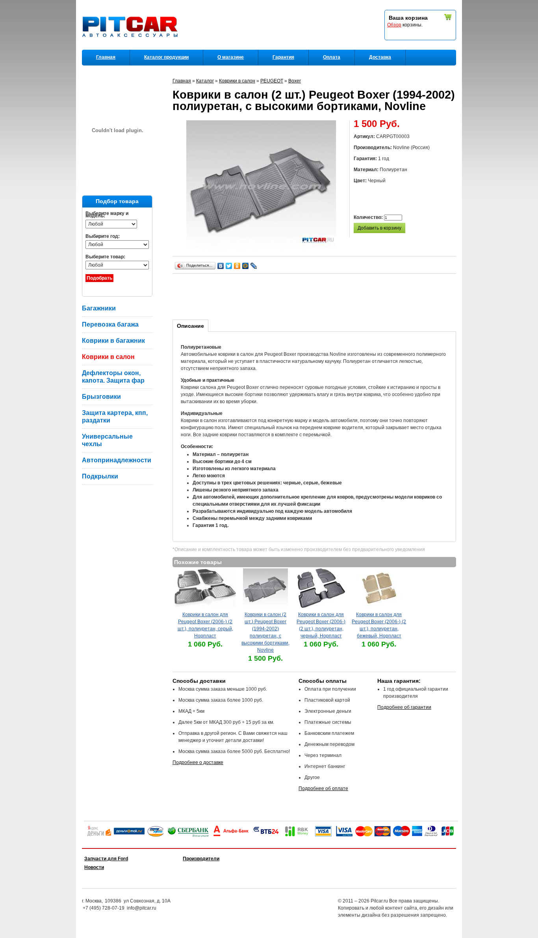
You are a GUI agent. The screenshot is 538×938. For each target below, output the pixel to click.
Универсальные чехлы (107, 440)
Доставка (380, 57)
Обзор (394, 25)
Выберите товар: (105, 257)
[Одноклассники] (237, 266)
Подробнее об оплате (323, 788)
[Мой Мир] (245, 266)
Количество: (369, 217)
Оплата (331, 57)
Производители (201, 858)
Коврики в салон (108, 356)
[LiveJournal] (254, 266)
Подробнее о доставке (198, 762)
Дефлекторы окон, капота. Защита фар (113, 377)
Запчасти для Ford (106, 858)
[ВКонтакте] (221, 266)
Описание (190, 326)
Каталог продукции (166, 57)
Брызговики (101, 396)
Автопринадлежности (116, 460)
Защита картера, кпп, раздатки (115, 416)
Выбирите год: (102, 236)
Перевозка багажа (110, 324)
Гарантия (283, 57)
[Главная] (131, 47)
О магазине (230, 57)
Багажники (99, 308)
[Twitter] (229, 266)
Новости (94, 867)
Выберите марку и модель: (106, 215)
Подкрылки (100, 476)
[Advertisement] (316, 295)
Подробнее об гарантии (404, 707)
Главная (105, 57)
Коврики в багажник (113, 340)
